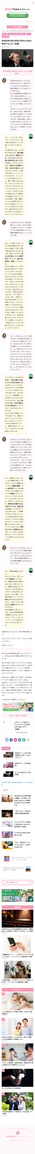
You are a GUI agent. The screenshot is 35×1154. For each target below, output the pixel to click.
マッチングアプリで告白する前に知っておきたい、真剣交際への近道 (23, 824)
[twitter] (7, 740)
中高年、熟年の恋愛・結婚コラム (15, 782)
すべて (25, 782)
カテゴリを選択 (16, 27)
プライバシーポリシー (11, 1128)
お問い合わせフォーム (23, 1128)
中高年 (5, 782)
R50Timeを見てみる (17, 16)
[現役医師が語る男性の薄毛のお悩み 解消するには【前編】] (19, 740)
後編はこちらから (7, 645)
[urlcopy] (28, 740)
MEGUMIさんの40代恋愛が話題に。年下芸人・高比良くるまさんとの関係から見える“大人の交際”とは (22, 800)
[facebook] (11, 740)
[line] (24, 740)
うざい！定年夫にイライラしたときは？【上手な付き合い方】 (22, 844)
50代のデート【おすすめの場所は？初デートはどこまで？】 (23, 755)
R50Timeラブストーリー (18, 1136)
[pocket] (15, 740)
